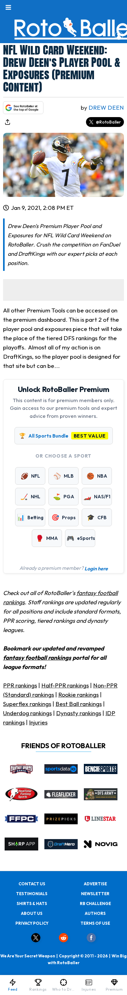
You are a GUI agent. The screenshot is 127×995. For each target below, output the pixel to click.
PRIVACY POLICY (31, 923)
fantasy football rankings (37, 657)
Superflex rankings (27, 704)
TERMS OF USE (95, 923)
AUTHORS (95, 913)
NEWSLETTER (95, 893)
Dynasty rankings (78, 713)
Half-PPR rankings (65, 685)
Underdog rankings (27, 713)
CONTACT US (31, 883)
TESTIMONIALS (31, 893)
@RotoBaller (108, 122)
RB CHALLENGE (95, 903)
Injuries (38, 722)
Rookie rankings (78, 694)
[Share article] (7, 122)
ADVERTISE (95, 883)
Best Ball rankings (78, 704)
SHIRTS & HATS (32, 903)
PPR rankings (20, 685)
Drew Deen (106, 107)
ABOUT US (32, 913)
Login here (96, 568)
